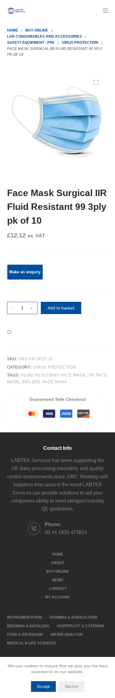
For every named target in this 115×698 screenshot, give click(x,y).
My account (57, 597)
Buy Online (57, 571)
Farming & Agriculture (74, 617)
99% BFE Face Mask (44, 382)
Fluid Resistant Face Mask (53, 375)
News (57, 580)
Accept (43, 686)
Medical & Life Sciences (31, 643)
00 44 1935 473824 (66, 532)
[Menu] (105, 10)
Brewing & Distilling (28, 626)
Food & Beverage (25, 634)
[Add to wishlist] (9, 332)
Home (57, 554)
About (57, 563)
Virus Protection (54, 367)
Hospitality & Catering (80, 626)
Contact (58, 588)
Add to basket (61, 307)
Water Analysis (67, 634)
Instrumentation (24, 617)
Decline (71, 686)
